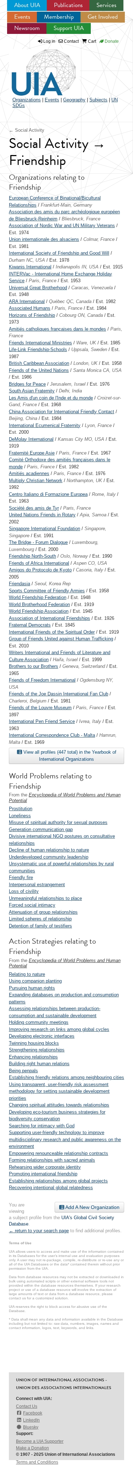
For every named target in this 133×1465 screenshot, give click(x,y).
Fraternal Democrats (30, 625)
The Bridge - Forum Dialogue (38, 542)
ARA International (27, 301)
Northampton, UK (84, 480)
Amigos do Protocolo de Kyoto (40, 570)
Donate (111, 41)
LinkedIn (31, 1420)
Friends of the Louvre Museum (40, 707)
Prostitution (20, 808)
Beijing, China (23, 418)
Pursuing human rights (32, 988)
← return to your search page (39, 1230)
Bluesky (30, 1427)
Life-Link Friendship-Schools (38, 349)
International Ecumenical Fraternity (45, 425)
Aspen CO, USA (90, 563)
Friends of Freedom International (42, 680)
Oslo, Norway (74, 556)
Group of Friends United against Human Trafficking (61, 638)
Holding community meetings (38, 1022)
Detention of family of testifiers (40, 926)
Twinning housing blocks (34, 1043)
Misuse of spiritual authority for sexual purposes (58, 822)
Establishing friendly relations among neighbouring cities (66, 1077)
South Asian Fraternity (32, 390)
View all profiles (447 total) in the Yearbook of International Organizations (69, 755)
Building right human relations (39, 1063)
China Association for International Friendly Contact (61, 411)
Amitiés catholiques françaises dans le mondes (57, 329)
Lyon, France (98, 425)
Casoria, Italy (89, 570)
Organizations (26, 99)
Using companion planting (35, 981)
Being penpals (23, 1070)
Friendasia (19, 583)
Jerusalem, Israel (67, 384)
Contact (71, 41)
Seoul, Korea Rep (52, 583)
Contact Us (26, 1406)
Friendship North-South (32, 556)
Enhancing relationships (33, 1057)
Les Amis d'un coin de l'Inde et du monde (51, 398)
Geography (74, 99)
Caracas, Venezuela (92, 287)
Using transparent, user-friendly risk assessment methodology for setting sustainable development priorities (59, 1091)
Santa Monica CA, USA (97, 370)
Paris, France (42, 280)
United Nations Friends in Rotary (42, 514)
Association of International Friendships (49, 618)
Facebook (32, 1413)
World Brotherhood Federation (39, 604)
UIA (35, 68)
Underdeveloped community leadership (48, 857)
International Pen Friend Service (42, 721)
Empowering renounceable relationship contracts (58, 1153)
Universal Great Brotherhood (38, 287)
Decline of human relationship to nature (49, 850)
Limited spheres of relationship (40, 918)
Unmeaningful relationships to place (45, 898)
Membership (59, 16)
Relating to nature (27, 974)
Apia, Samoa (93, 514)
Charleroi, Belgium (27, 701)
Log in (49, 41)
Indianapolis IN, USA (77, 266)
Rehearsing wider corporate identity (45, 1167)
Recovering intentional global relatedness (51, 1187)
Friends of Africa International (39, 563)
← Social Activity (26, 130)
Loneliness (20, 815)
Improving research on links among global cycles (59, 1029)
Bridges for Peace (27, 384)
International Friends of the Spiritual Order (52, 632)
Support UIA (69, 28)
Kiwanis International (30, 266)
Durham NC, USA (27, 260)
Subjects (98, 99)
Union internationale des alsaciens (44, 239)
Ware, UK (86, 342)
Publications (68, 5)
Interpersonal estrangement (37, 884)
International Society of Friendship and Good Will (59, 253)
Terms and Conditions (37, 1462)
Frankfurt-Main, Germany (66, 205)
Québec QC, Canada (70, 301)
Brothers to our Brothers (33, 666)
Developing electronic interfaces (41, 1036)
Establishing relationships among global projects (58, 1181)
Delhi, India (70, 390)
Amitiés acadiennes (29, 473)
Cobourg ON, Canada (81, 315)
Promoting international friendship (43, 1173)
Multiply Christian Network (35, 480)
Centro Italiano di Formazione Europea (48, 494)
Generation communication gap (41, 829)
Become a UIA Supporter (39, 1441)
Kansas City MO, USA (81, 439)
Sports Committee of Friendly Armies (47, 590)
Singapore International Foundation (44, 528)
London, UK (85, 363)
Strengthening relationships (37, 1049)
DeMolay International (31, 439)
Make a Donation (32, 1448)
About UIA (27, 5)
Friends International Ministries (40, 342)
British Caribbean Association (39, 363)
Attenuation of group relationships (43, 912)
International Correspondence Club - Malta (52, 735)
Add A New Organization (92, 1207)
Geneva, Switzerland (83, 666)
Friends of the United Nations (39, 370)
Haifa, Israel (65, 659)
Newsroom (27, 28)
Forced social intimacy (32, 905)
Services (106, 5)
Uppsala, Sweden (89, 349)
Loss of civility (24, 891)
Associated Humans (29, 308)
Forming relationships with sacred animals (52, 1160)
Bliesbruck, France (81, 218)
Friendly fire (21, 877)
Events (22, 16)
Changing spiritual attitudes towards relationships (59, 1105)
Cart (91, 41)
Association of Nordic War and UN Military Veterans (62, 225)
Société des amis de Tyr (34, 508)
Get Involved (103, 16)
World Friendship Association (38, 611)
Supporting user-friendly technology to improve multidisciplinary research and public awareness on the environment (65, 1139)
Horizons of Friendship (32, 315)
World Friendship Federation (37, 597)
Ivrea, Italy (90, 721)
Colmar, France (99, 239)
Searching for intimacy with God (41, 1125)
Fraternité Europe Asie (32, 453)
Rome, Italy (104, 494)
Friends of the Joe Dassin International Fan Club (58, 693)
